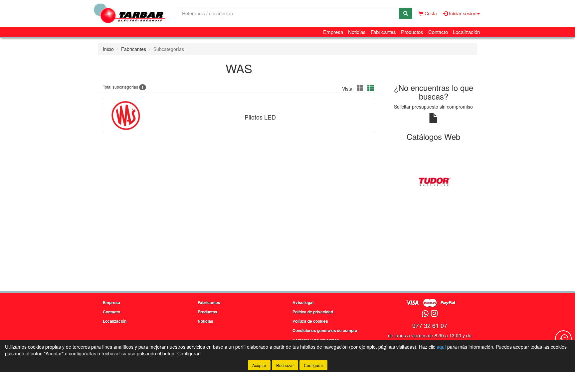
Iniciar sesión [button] (462, 13)
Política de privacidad (312, 312)
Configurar (313, 365)
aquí (441, 346)
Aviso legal (302, 302)
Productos (412, 31)
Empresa (333, 31)
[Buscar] (405, 13)
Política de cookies (310, 321)
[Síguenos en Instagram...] (434, 314)
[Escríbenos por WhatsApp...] (425, 314)
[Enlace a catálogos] (433, 181)
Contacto (438, 31)
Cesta (430, 13)
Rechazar (285, 365)
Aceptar (259, 365)
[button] (361, 88)
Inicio (108, 49)
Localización (466, 31)
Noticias (357, 31)
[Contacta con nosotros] (563, 338)
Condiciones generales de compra (324, 330)
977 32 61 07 (429, 325)
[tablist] (434, 181)
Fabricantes (383, 31)
